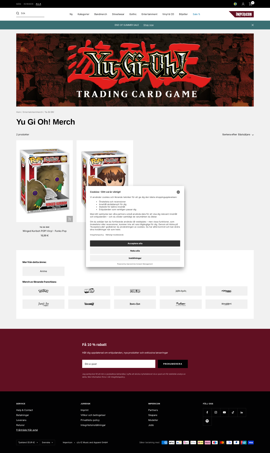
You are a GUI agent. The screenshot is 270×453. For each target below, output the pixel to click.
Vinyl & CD (168, 14)
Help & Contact (24, 410)
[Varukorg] (250, 3)
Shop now (148, 25)
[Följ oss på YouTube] (224, 412)
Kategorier (83, 14)
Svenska (46, 442)
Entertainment (149, 14)
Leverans (21, 420)
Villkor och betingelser (93, 415)
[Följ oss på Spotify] (207, 421)
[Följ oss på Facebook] (207, 412)
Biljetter (183, 14)
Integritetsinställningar (93, 425)
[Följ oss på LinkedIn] (241, 412)
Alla (38, 4)
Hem (18, 112)
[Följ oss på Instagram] (216, 412)
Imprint (84, 410)
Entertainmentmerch (33, 112)
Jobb (151, 425)
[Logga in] (243, 4)
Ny (71, 14)
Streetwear (118, 14)
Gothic (133, 14)
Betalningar (22, 415)
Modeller (153, 420)
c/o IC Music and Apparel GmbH (92, 442)
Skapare (152, 415)
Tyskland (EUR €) (26, 442)
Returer (20, 425)
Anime (43, 271)
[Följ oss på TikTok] (233, 412)
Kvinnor (28, 4)
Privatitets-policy (90, 420)
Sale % (196, 14)
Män (18, 4)
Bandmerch (100, 14)
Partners (153, 410)
